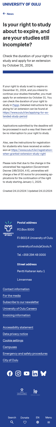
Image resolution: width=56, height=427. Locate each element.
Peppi (15, 105)
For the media (12, 296)
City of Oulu (10, 360)
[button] (48, 420)
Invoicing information (16, 315)
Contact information (16, 289)
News (10, 14)
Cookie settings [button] (13, 341)
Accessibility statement (18, 327)
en (40, 421)
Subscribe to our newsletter (21, 302)
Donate (25, 418)
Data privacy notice (15, 334)
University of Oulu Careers (20, 309)
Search (12, 417)
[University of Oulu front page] (28, 3)
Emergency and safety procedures (25, 354)
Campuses (10, 347)
